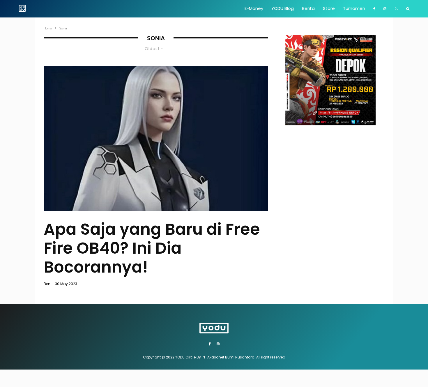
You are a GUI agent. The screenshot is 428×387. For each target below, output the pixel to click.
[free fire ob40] (156, 138)
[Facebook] (374, 8)
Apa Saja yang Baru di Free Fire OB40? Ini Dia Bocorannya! (152, 248)
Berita (308, 8)
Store (329, 8)
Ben (47, 283)
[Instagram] (384, 8)
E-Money (254, 8)
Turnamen (354, 8)
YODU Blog (282, 8)
